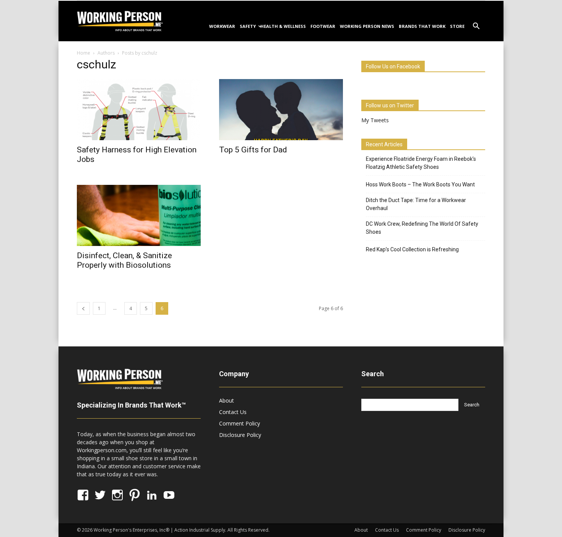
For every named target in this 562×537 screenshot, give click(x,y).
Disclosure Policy (240, 434)
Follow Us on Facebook (393, 66)
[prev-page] (83, 308)
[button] (476, 27)
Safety (248, 26)
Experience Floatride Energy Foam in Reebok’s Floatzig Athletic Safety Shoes (421, 163)
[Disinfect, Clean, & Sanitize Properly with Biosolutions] (139, 215)
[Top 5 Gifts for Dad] (281, 109)
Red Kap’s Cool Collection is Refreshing (412, 249)
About (226, 400)
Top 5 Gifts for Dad (253, 149)
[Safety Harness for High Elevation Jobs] (139, 109)
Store (457, 26)
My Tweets (375, 120)
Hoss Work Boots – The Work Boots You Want (420, 184)
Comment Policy (239, 423)
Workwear (222, 26)
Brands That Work (422, 26)
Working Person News (367, 26)
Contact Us (233, 412)
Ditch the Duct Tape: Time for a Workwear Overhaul (416, 204)
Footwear (322, 26)
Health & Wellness (283, 26)
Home (83, 53)
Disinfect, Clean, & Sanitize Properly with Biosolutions (124, 260)
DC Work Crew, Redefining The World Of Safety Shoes (422, 228)
